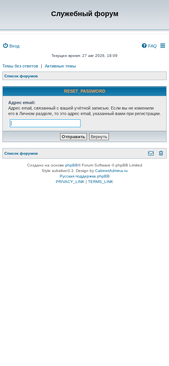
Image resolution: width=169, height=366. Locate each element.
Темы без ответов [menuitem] (20, 66)
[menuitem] (10, 46)
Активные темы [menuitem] (60, 66)
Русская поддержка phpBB (85, 176)
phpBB (71, 165)
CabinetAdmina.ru (111, 170)
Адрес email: (21, 102)
